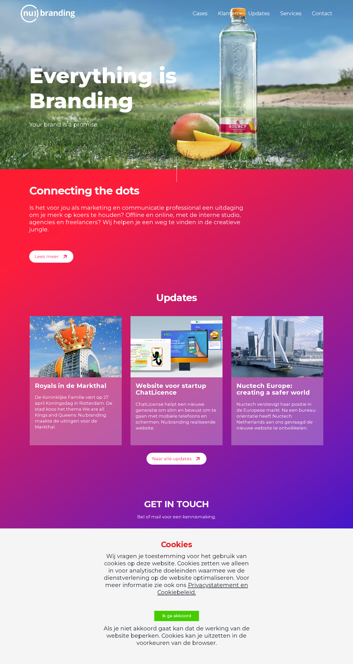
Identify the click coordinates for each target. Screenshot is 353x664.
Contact (322, 13)
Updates (259, 13)
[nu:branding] (48, 13)
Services (291, 13)
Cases (200, 13)
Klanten (228, 13)
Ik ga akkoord (176, 615)
